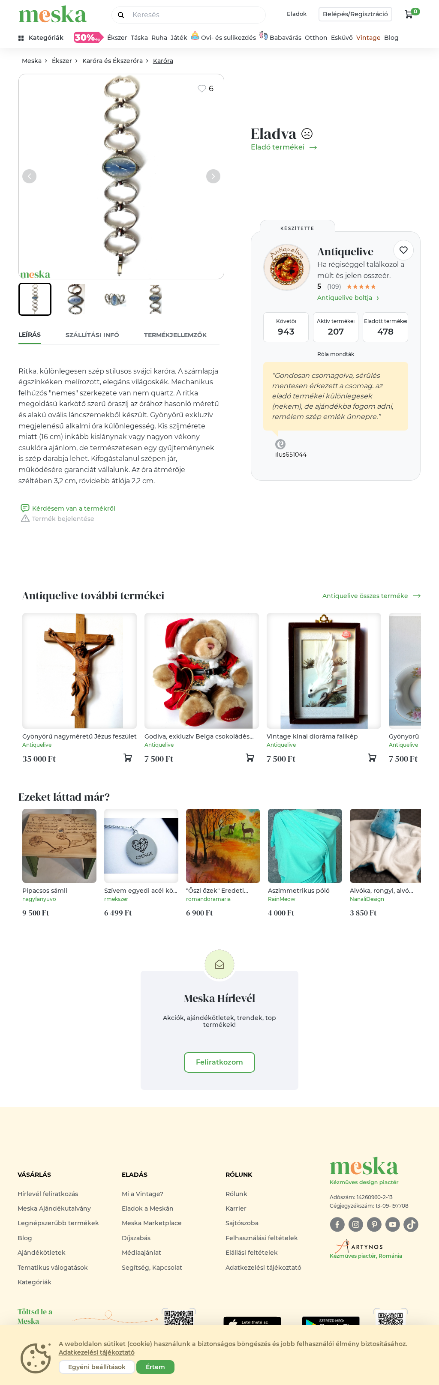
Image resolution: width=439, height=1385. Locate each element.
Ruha (159, 38)
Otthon (316, 38)
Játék (179, 38)
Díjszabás (136, 1238)
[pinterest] (374, 1224)
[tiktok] (410, 1224)
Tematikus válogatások (53, 1267)
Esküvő (342, 38)
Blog (391, 38)
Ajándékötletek (42, 1252)
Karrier (236, 1208)
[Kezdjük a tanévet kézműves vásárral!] (89, 37)
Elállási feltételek (252, 1252)
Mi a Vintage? (142, 1194)
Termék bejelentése (63, 519)
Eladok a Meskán (148, 1208)
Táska (139, 38)
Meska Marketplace (152, 1223)
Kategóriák (34, 1282)
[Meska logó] (52, 14)
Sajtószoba (242, 1223)
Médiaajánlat (141, 1252)
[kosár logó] (409, 14)
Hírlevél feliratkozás (48, 1194)
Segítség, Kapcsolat (152, 1267)
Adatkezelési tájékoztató (263, 1267)
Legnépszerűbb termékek (58, 1223)
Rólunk (236, 1194)
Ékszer (117, 38)
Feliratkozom (219, 1062)
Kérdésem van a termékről (73, 508)
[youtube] (392, 1224)
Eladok (297, 13)
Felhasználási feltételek (262, 1238)
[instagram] (355, 1224)
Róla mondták (335, 354)
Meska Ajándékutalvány (54, 1208)
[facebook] (337, 1224)
